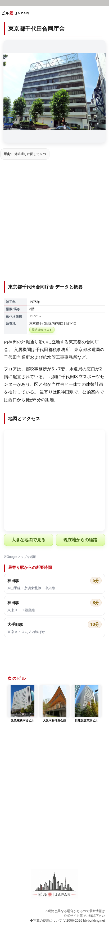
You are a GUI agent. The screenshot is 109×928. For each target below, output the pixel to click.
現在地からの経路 (80, 539)
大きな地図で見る (29, 539)
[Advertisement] (54, 221)
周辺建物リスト (42, 330)
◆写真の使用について (46, 920)
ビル (15, 13)
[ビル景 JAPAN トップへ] (54, 884)
